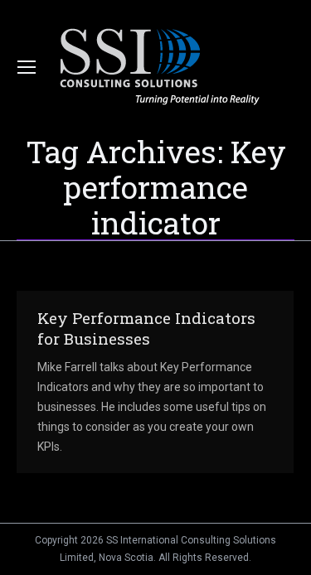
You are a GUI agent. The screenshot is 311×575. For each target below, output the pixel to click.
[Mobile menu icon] (26, 67)
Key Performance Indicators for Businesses (146, 328)
